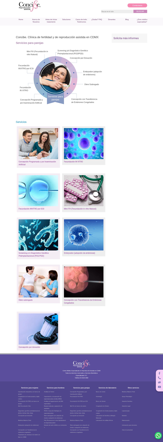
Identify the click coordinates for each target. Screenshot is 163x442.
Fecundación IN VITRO (76, 396)
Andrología (99, 396)
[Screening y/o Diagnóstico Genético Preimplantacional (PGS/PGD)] (38, 251)
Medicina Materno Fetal (24, 420)
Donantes (111, 19)
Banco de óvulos (100, 391)
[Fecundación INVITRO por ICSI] (38, 207)
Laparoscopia (125, 410)
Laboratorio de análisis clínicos (104, 420)
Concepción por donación (25, 415)
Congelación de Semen (102, 406)
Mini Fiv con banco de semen (78, 406)
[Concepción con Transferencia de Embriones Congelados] (83, 298)
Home (21, 19)
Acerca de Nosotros (36, 20)
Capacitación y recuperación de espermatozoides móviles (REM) (53, 398)
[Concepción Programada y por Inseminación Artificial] (38, 160)
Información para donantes (129, 425)
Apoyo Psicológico (127, 396)
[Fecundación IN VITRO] (83, 160)
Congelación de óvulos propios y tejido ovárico (28, 398)
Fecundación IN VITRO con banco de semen (28, 402)
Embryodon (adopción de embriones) (28, 425)
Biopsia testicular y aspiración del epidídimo (53, 407)
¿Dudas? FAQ (96, 19)
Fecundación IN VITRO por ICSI (79, 401)
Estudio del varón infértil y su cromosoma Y (55, 426)
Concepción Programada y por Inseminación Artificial (78, 393)
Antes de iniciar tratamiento (51, 20)
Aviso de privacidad (127, 430)
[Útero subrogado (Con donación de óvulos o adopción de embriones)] (38, 298)
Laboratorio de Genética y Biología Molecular (105, 417)
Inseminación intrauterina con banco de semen (29, 393)
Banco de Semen (101, 401)
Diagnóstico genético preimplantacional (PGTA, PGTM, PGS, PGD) (29, 412)
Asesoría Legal (126, 406)
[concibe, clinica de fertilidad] (81, 369)
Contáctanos (137, 5)
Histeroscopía (125, 420)
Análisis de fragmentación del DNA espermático (53, 402)
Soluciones (66, 19)
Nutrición (124, 415)
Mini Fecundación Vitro (24, 406)
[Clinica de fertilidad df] (30, 11)
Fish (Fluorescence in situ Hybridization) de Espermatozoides (55, 421)
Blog (127, 19)
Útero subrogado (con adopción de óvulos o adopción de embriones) (53, 417)
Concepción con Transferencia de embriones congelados (27, 431)
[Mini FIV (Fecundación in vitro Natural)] (83, 207)
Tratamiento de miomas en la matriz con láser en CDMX (29, 436)
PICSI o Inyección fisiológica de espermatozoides (52, 412)
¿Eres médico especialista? (142, 20)
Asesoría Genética (127, 401)
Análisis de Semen (49, 391)
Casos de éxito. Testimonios (81, 20)
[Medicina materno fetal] (83, 251)
